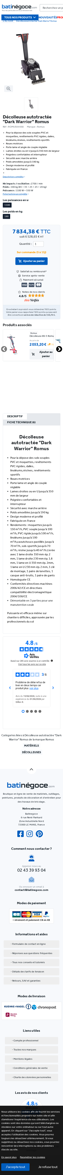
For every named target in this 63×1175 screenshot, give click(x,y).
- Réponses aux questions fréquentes (31, 953)
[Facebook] (21, 834)
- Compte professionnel (25, 1040)
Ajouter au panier (34, 261)
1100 (7, 204)
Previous (2, 347)
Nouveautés (47, 17)
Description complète (13, 176)
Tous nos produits (18, 17)
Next (57, 347)
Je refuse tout (48, 1167)
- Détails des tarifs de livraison (27, 971)
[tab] (15, 416)
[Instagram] (31, 834)
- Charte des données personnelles (31, 1077)
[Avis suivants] (53, 688)
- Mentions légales (22, 1058)
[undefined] (51, 660)
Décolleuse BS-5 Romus (42, 336)
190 (6, 216)
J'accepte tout (15, 1167)
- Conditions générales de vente (30, 1068)
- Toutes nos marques (24, 1049)
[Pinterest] (41, 834)
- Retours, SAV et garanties (25, 980)
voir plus (33, 688)
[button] (32, 1157)
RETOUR (9, 21)
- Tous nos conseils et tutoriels (28, 962)
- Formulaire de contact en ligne (28, 943)
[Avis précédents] (10, 688)
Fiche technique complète (15, 194)
